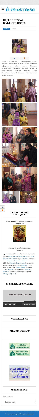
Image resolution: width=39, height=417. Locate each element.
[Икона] (19, 233)
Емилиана (25, 259)
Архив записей (8, 396)
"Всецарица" (7, 274)
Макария (23, 265)
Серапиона (6, 259)
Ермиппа (24, 261)
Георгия (18, 263)
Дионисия (17, 261)
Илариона (10, 261)
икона (15, 256)
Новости (6, 28)
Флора (10, 256)
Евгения (27, 269)
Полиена (14, 259)
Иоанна (12, 263)
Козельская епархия (13, 414)
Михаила (6, 271)
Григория (10, 269)
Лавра (20, 256)
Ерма (32, 256)
